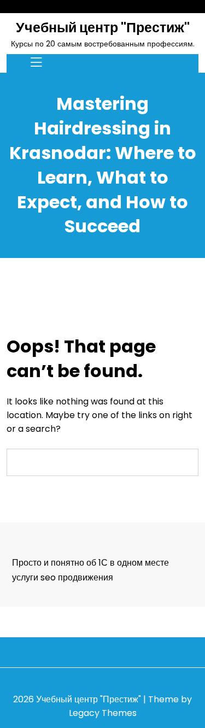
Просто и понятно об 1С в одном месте (90, 562)
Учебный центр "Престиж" (103, 27)
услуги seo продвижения (62, 577)
